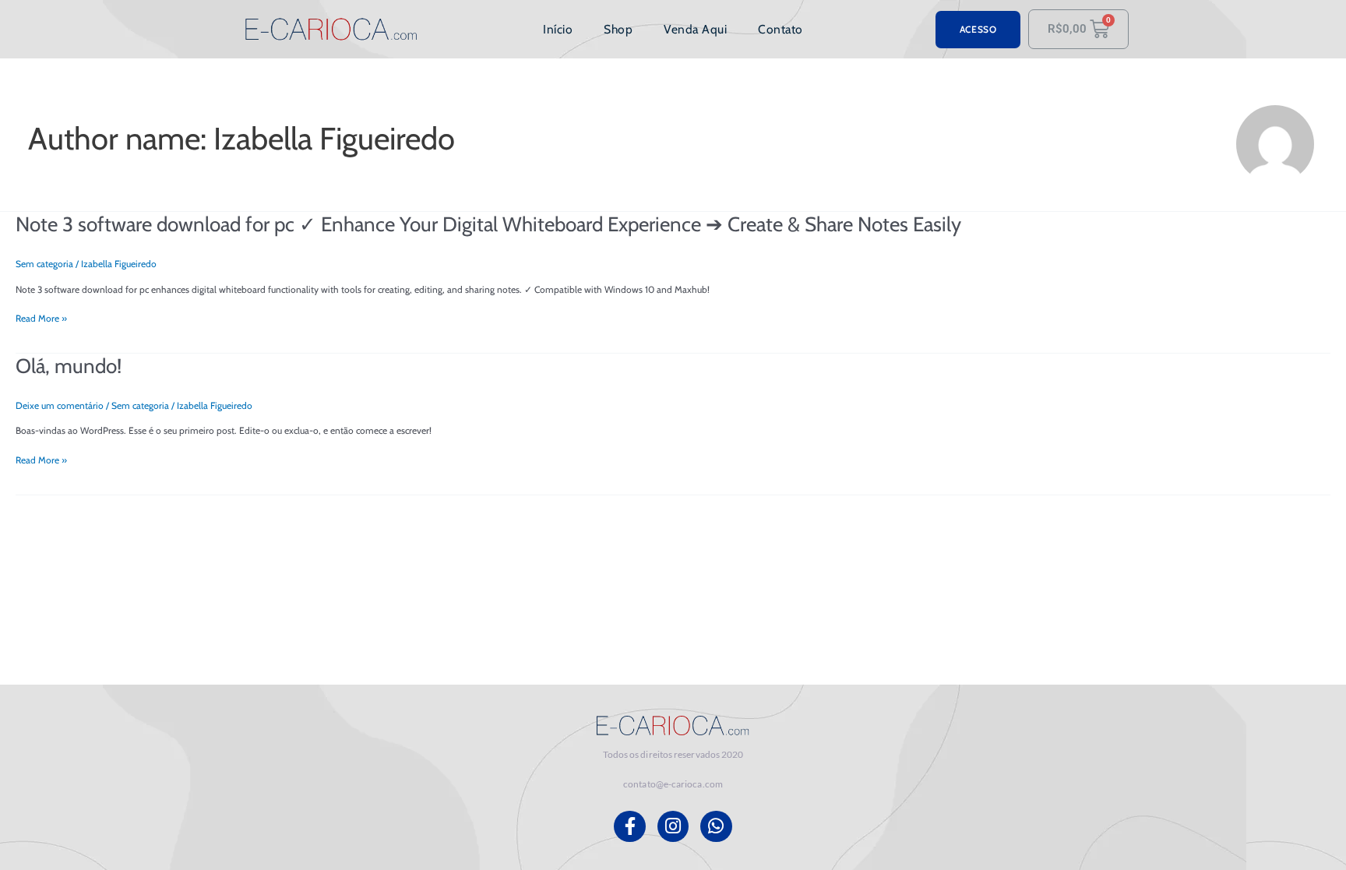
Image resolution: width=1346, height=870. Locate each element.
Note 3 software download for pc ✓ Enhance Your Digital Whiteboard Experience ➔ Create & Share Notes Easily (488, 224)
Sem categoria (44, 263)
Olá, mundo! (69, 366)
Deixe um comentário (60, 405)
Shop (618, 29)
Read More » (41, 318)
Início (558, 29)
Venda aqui (695, 29)
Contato (780, 29)
